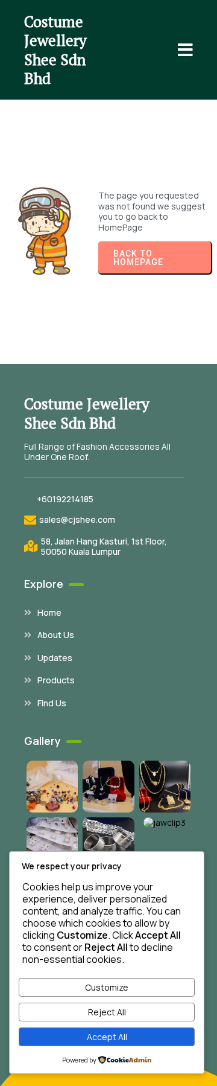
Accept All (107, 1037)
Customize (106, 987)
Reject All (107, 1012)
